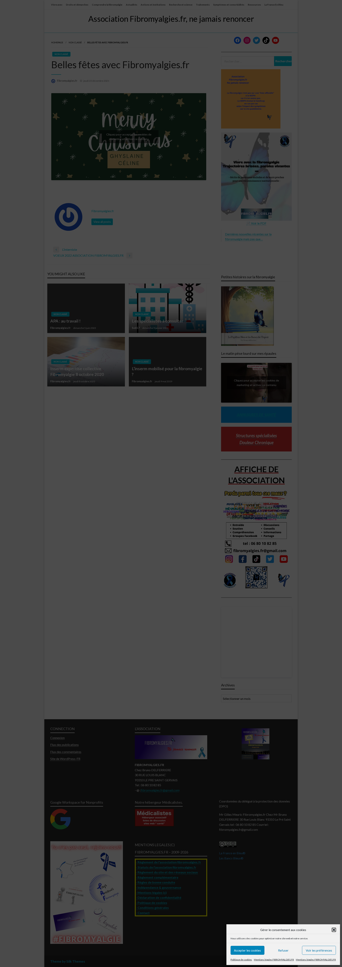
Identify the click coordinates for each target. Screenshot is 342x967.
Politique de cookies (241, 959)
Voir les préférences (319, 950)
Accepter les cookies (247, 950)
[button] (334, 930)
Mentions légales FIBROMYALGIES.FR (274, 959)
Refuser (283, 950)
